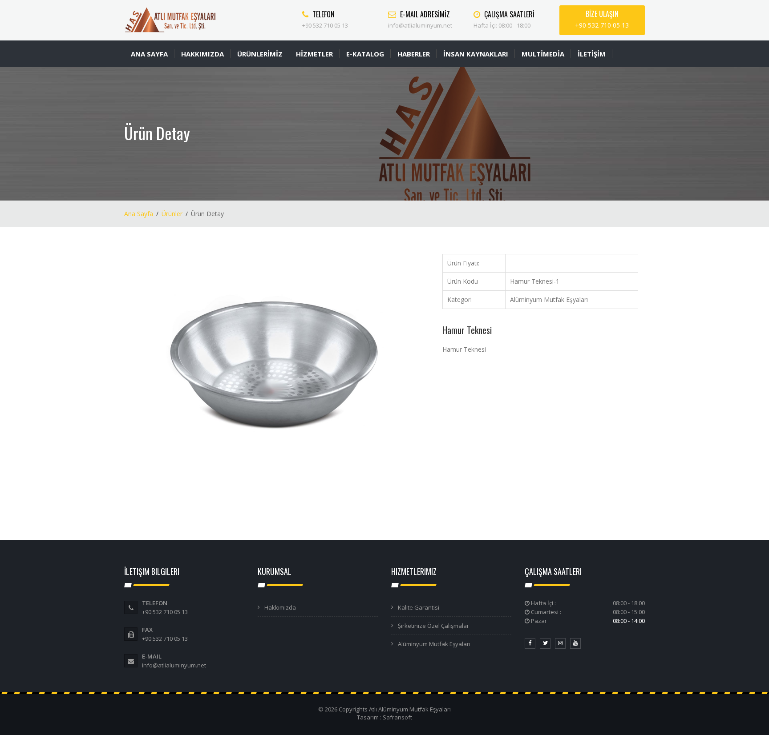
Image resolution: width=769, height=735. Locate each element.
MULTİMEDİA (543, 53)
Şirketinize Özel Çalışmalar (433, 626)
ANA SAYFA (149, 53)
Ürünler (172, 213)
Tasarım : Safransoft (384, 717)
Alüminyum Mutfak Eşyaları (434, 644)
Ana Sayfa (138, 213)
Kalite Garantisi (418, 607)
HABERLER (413, 53)
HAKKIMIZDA (202, 53)
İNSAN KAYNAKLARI (475, 53)
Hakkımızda (280, 607)
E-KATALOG (365, 53)
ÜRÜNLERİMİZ (260, 53)
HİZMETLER (314, 53)
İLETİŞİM (592, 53)
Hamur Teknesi (467, 330)
